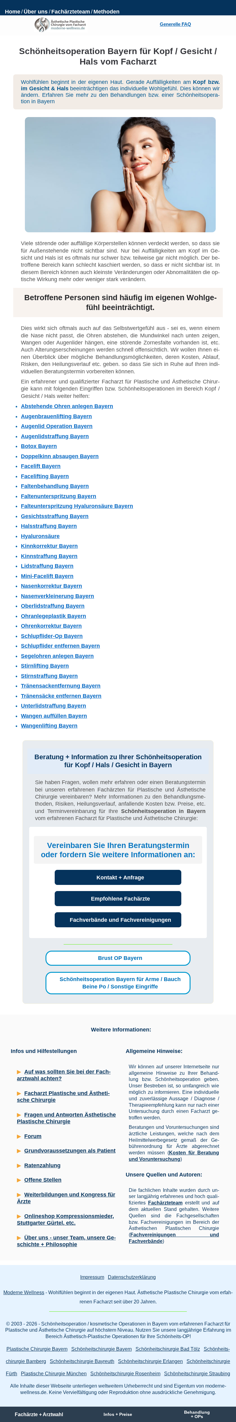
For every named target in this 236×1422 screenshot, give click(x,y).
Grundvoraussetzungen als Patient (70, 1151)
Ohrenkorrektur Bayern (51, 626)
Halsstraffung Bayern (49, 526)
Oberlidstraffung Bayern (53, 606)
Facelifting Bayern (45, 476)
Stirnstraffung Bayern (49, 676)
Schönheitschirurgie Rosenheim (125, 1373)
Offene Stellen (42, 1180)
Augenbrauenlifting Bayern (56, 416)
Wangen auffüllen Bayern (54, 716)
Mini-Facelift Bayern (47, 576)
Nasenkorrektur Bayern (51, 586)
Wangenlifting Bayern (49, 726)
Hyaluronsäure (40, 536)
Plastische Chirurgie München (54, 1373)
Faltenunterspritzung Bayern (58, 496)
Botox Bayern (39, 446)
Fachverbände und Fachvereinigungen (120, 920)
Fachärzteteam (70, 12)
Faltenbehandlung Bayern (55, 486)
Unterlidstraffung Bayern (53, 706)
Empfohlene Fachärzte (120, 899)
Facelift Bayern (41, 466)
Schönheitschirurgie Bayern (101, 1349)
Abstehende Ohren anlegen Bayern (67, 406)
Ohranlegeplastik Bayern (53, 616)
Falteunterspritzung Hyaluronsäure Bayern (77, 506)
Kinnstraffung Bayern (49, 556)
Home (12, 12)
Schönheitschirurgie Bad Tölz (168, 1349)
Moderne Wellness (23, 1292)
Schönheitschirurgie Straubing (197, 1373)
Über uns (36, 12)
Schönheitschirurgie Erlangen (150, 1361)
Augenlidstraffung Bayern (55, 436)
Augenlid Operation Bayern (56, 426)
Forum (32, 1136)
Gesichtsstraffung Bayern (54, 516)
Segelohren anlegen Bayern (57, 656)
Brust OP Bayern (120, 958)
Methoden (106, 12)
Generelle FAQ (175, 24)
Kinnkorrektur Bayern (49, 546)
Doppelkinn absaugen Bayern (60, 456)
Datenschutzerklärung (132, 1277)
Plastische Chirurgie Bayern (37, 1349)
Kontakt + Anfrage (120, 877)
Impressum (92, 1277)
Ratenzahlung (42, 1165)
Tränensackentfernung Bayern (60, 686)
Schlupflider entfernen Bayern (60, 646)
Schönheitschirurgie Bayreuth (82, 1361)
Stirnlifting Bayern (45, 666)
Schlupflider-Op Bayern (52, 636)
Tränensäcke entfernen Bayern (61, 696)
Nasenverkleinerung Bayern (57, 596)
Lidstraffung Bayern (47, 566)
